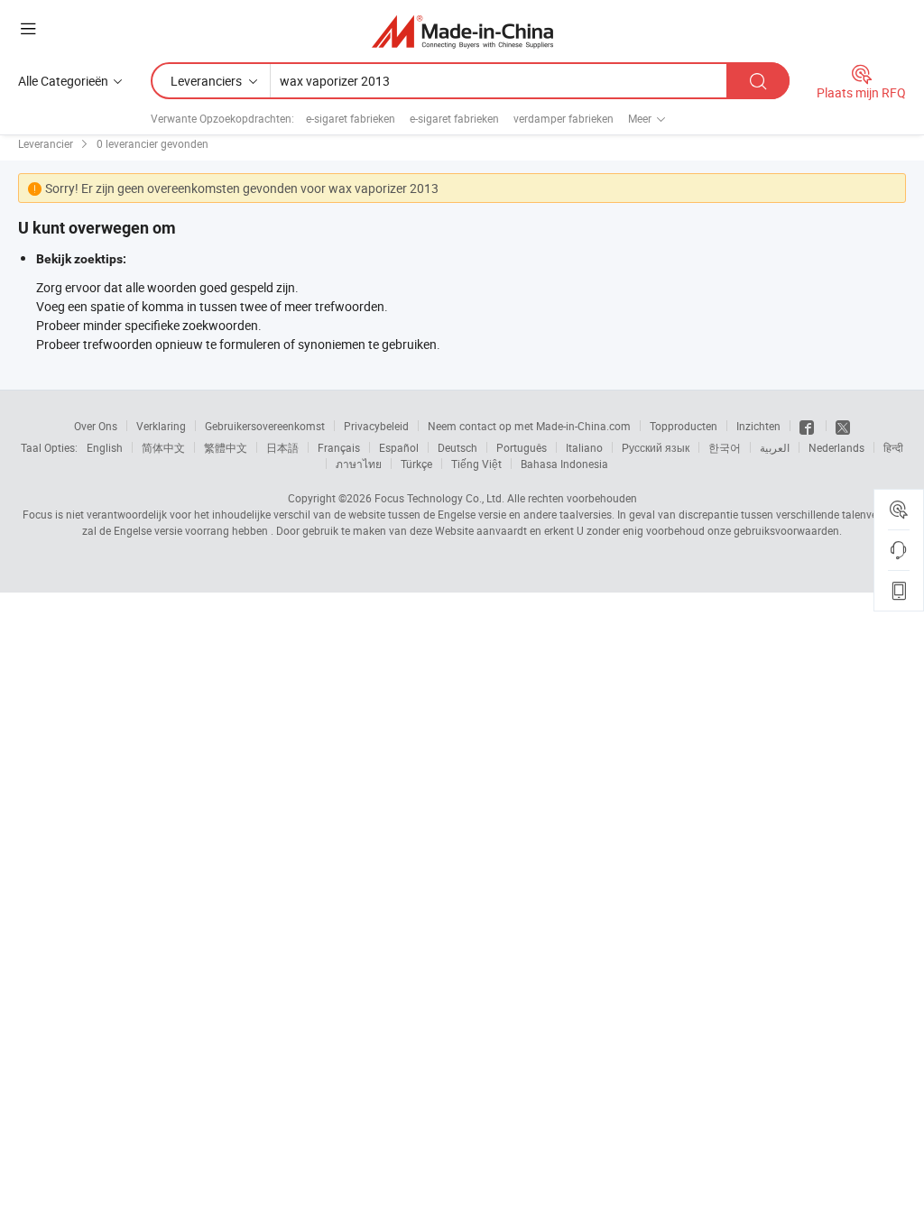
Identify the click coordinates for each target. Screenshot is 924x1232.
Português (521, 447)
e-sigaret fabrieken (350, 118)
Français (339, 447)
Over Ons (95, 425)
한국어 (724, 447)
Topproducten (683, 425)
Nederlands (836, 447)
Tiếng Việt (476, 463)
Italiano (584, 447)
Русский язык (655, 447)
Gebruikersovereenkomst (265, 425)
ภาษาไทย (359, 463)
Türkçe (416, 463)
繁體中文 (225, 447)
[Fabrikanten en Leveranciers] (462, 31)
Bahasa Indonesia (564, 463)
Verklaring (161, 425)
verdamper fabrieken (563, 118)
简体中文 (163, 447)
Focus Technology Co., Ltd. (439, 498)
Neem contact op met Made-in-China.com (529, 425)
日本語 (282, 447)
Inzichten (758, 425)
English (105, 447)
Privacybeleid (376, 425)
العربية (775, 447)
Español (399, 447)
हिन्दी (893, 447)
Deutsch (457, 447)
